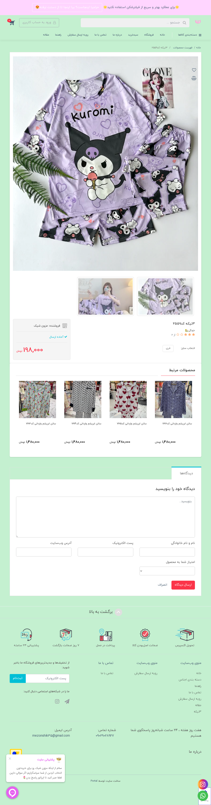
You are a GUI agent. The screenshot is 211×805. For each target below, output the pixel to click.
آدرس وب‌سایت (61, 543)
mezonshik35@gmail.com (51, 736)
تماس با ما (101, 35)
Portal (94, 781)
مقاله (46, 35)
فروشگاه (149, 35)
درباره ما (117, 35)
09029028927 (105, 736)
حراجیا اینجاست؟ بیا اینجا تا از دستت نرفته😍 (67, 7)
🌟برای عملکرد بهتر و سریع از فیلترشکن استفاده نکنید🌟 (140, 7)
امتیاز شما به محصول (180, 562)
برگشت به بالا (101, 612)
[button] (14, 22)
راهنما (58, 35)
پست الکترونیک (123, 543)
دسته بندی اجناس (190, 680)
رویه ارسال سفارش (78, 35)
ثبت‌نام (17, 678)
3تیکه (197, 712)
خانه (162, 35)
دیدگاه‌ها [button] (186, 473)
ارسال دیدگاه (183, 585)
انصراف (162, 585)
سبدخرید (133, 35)
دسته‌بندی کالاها (188, 35)
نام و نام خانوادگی (183, 543)
